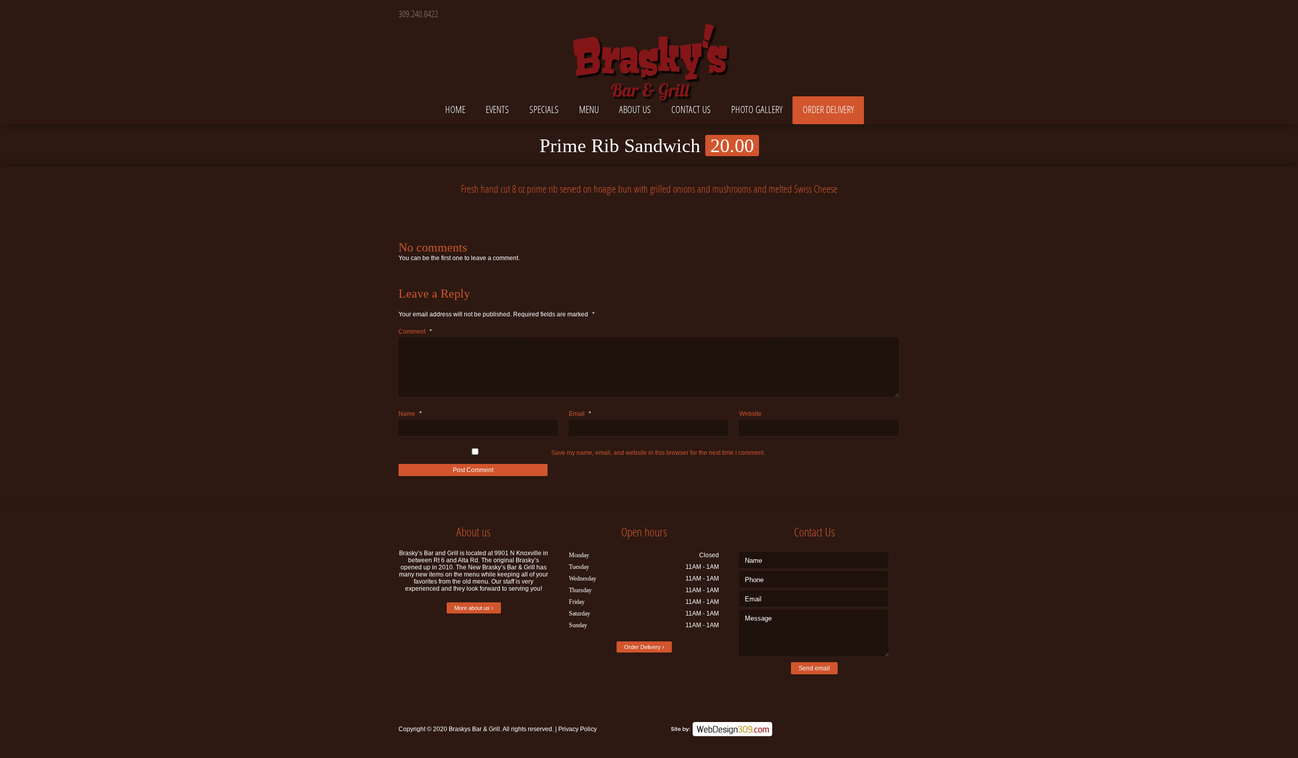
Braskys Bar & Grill (474, 729)
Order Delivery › (644, 647)
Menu (589, 109)
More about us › (473, 608)
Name (410, 413)
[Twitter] (855, 12)
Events (497, 109)
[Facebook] (873, 12)
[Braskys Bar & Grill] (649, 52)
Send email (814, 668)
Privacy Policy (577, 729)
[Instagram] (890, 12)
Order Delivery (828, 109)
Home (455, 109)
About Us (635, 109)
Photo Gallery (756, 109)
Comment (415, 331)
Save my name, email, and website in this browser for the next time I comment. (658, 452)
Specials (544, 109)
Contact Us (691, 109)
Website (750, 413)
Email (580, 413)
